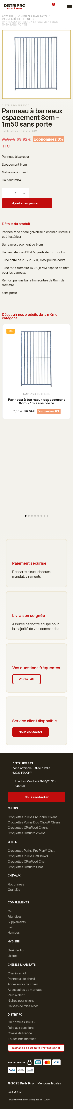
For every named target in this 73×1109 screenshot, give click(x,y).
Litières (13, 956)
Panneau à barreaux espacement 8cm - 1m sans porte (36, 401)
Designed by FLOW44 (40, 1099)
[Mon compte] (45, 6)
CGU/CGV (15, 1092)
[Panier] (52, 6)
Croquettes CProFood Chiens (28, 828)
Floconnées (16, 884)
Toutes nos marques (22, 1039)
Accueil (7, 16)
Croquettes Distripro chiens (26, 833)
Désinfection (16, 950)
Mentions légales (49, 1083)
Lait (10, 927)
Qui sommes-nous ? (21, 1022)
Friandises (15, 916)
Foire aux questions (21, 1028)
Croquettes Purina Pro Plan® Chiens (32, 817)
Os (10, 911)
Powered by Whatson (18, 1099)
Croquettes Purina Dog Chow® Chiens (34, 822)
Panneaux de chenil (16, 19)
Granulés (14, 890)
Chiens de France (20, 1033)
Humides (14, 932)
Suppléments (17, 922)
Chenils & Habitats (32, 16)
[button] (36, 6)
